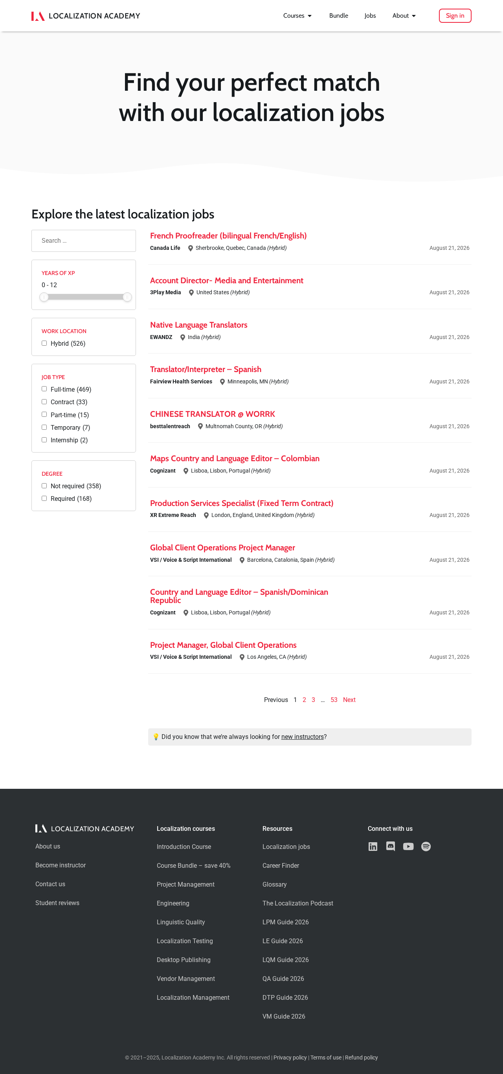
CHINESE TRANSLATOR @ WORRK (212, 414)
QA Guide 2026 (283, 978)
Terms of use (325, 1057)
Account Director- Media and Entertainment (226, 280)
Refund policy (361, 1057)
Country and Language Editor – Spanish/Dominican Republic (239, 596)
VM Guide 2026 (284, 1016)
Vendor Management (186, 978)
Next (349, 700)
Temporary (70, 428)
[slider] (44, 297)
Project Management (186, 884)
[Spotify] (426, 846)
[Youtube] (408, 846)
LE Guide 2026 (283, 941)
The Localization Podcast (298, 903)
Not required (76, 486)
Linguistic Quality (181, 922)
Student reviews (57, 903)
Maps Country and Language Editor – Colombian (234, 458)
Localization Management (193, 997)
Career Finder (281, 865)
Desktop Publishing (184, 960)
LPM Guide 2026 (286, 922)
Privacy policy (290, 1057)
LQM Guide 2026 (286, 960)
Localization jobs (286, 846)
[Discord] (390, 846)
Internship (69, 440)
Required (71, 499)
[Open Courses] (310, 15)
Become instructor (60, 865)
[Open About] (414, 15)
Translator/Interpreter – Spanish (205, 369)
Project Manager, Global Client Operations (223, 645)
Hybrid (68, 344)
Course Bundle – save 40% (194, 865)
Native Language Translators (199, 325)
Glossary (275, 884)
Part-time (70, 415)
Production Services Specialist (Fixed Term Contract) (242, 503)
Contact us (50, 884)
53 (334, 700)
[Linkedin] (373, 846)
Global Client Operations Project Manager (222, 547)
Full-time (71, 390)
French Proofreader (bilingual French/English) (228, 235)
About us (47, 846)
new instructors (302, 736)
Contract (69, 402)
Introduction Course (184, 846)
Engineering (173, 903)
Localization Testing (185, 941)
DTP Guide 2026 (285, 997)
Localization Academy (94, 15)
